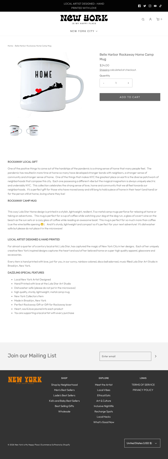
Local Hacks (104, 416)
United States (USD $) (139, 443)
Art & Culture (103, 400)
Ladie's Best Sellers (64, 395)
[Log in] (150, 19)
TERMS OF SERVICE (143, 384)
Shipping (104, 69)
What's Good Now (103, 422)
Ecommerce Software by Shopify (55, 444)
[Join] (155, 356)
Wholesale (64, 411)
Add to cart (130, 97)
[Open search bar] (143, 19)
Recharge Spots (103, 411)
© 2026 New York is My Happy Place (23, 444)
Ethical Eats (103, 395)
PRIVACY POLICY (143, 390)
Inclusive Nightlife (104, 406)
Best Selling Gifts (64, 406)
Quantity (105, 75)
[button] (15, 130)
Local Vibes (103, 390)
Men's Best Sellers (64, 390)
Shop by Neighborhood (64, 384)
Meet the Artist (104, 384)
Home (10, 45)
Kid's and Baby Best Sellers (64, 400)
